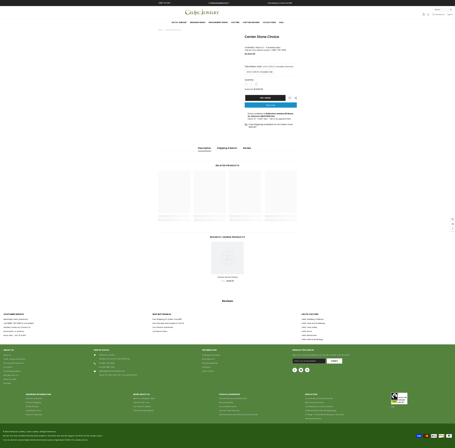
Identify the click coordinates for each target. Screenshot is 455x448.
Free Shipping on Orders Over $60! (280, 3)
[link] (174, 216)
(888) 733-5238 (14, 323)
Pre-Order (264, 98)
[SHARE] (295, 98)
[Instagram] (301, 370)
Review (247, 148)
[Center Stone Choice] (227, 258)
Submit (334, 361)
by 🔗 (219, 3)
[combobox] (441, 9)
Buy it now (270, 105)
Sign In (450, 15)
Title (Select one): (269, 66)
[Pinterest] (307, 370)
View (393, 406)
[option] (227, 263)
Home (160, 30)
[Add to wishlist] (290, 98)
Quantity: (249, 80)
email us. (20, 331)
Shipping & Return (227, 148)
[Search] (443, 9)
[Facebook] (294, 370)
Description (204, 148)
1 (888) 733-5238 (164, 3)
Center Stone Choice (227, 277)
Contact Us (25, 327)
